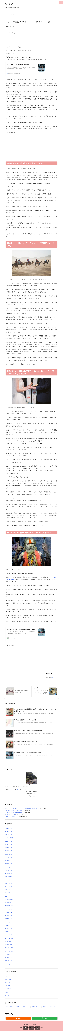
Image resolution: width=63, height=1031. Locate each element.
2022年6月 (8, 863)
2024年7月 (8, 841)
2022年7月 (8, 860)
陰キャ (54, 673)
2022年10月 (9, 854)
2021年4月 (8, 886)
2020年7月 (8, 915)
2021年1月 (8, 896)
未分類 (7, 992)
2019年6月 (8, 957)
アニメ (25, 1006)
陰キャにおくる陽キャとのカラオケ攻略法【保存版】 (29, 730)
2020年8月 (8, 912)
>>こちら (18, 789)
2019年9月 (9, 947)
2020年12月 (9, 899)
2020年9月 (8, 909)
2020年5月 (8, 922)
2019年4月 (8, 964)
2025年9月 (8, 828)
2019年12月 (9, 938)
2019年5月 (8, 960)
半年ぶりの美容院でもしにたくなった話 (25, 720)
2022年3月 (8, 870)
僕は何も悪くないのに (10, 814)
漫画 (44, 1006)
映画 (9, 989)
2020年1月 (8, 935)
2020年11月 (9, 902)
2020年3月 (8, 928)
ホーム (7, 14)
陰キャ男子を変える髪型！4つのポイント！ (26, 741)
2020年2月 (8, 931)
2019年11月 (9, 941)
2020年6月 (8, 918)
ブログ (8, 979)
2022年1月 (8, 873)
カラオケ (8, 976)
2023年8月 (8, 847)
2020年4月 (8, 925)
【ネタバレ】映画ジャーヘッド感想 (13, 812)
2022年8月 (8, 857)
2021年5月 (8, 883)
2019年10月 (9, 944)
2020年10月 (9, 905)
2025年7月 (8, 834)
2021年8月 (8, 880)
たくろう (54, 677)
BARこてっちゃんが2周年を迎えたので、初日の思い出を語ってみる (21, 808)
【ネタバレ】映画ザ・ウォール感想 (13, 810)
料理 (7, 982)
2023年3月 (8, 850)
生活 (7, 995)
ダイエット (35, 1006)
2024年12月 (9, 838)
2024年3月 (8, 844)
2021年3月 (8, 889)
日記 (13, 14)
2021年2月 (8, 893)
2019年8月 (9, 951)
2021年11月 (8, 876)
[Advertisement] (33, 39)
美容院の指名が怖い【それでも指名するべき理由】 (28, 752)
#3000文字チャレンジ (12, 1006)
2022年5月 (8, 867)
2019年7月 (8, 954)
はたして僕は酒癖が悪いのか (12, 816)
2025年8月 (8, 831)
